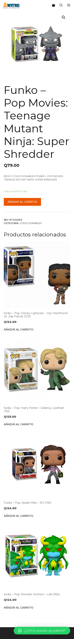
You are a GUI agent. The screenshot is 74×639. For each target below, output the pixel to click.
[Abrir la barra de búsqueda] (61, 5)
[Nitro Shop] (11, 5)
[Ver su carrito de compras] (53, 5)
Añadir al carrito (22, 201)
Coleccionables (24, 176)
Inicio (7, 176)
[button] (42, 630)
